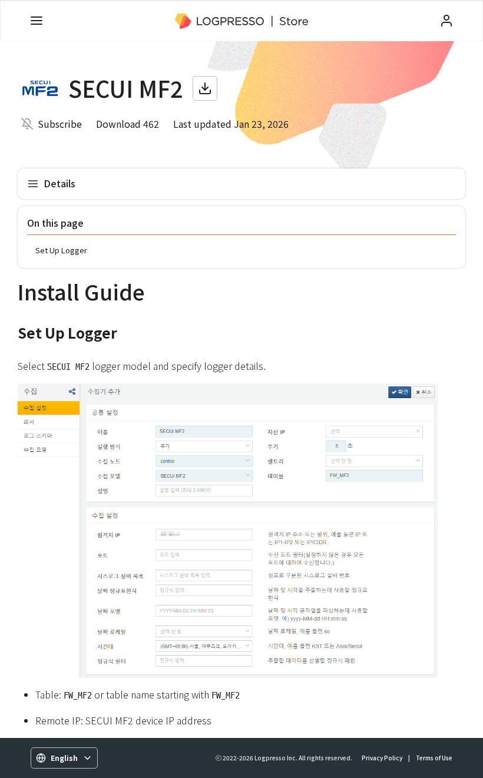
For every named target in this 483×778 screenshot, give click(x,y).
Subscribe (60, 124)
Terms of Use (434, 757)
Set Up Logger (61, 250)
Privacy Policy (382, 757)
